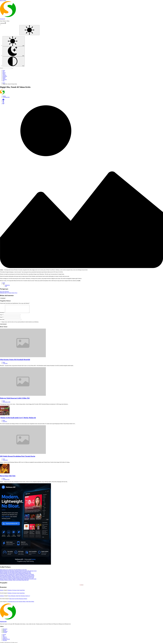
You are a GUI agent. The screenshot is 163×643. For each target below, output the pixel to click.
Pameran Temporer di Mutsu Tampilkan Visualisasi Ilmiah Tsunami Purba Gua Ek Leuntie (18, 578)
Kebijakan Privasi (6, 639)
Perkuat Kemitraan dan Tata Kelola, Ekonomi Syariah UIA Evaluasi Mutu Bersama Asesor (18, 570)
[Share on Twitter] (3, 101)
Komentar (2, 312)
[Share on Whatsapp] (3, 103)
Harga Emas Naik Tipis (7, 476)
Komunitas (5, 76)
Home (4, 82)
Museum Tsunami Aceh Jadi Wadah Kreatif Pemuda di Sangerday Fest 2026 (15, 572)
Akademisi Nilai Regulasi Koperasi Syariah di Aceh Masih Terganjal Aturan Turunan (17, 575)
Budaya (4, 72)
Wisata (4, 78)
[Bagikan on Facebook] (3, 100)
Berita (4, 70)
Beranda (4, 634)
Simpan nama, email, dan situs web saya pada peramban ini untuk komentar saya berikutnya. (20, 321)
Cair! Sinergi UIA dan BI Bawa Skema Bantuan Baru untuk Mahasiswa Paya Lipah (17, 577)
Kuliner (4, 77)
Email (1, 317)
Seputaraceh (2, 18)
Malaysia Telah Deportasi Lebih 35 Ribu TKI (15, 398)
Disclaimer (5, 640)
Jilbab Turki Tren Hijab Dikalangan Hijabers (18, 598)
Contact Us (5, 637)
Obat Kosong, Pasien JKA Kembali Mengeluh (15, 359)
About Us (4, 636)
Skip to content (3, 0)
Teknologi (5, 79)
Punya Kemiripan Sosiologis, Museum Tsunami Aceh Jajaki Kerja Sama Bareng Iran (17, 576)
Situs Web (2, 319)
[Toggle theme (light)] (29, 30)
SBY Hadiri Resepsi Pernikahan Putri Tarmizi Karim (17, 456)
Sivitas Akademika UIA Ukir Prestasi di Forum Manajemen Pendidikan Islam (15, 573)
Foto (3, 80)
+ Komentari (3, 298)
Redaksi (1, 590)
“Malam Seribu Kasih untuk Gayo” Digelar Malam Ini (18, 417)
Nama (1, 314)
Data (3, 71)
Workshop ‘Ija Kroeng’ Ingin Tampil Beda (16, 590)
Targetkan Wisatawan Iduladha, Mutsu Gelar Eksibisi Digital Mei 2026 (14, 580)
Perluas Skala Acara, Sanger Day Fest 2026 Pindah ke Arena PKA (13, 569)
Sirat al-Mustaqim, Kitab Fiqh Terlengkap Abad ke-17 (19, 595)
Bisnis (4, 73)
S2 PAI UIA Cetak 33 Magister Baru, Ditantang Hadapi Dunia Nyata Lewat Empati (17, 574)
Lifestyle (4, 75)
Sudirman (2, 595)
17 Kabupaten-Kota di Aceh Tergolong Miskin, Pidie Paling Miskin (20, 601)
